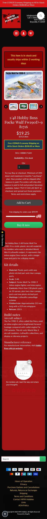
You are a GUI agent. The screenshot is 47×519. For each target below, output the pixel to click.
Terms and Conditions (23, 496)
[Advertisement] (23, 421)
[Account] (23, 33)
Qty (23, 163)
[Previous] (6, 106)
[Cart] (31, 33)
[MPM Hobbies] (11, 18)
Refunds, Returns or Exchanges (23, 490)
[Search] (43, 458)
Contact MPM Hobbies (23, 499)
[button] (5, 514)
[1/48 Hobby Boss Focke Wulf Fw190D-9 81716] (13, 106)
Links (23, 502)
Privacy (23, 484)
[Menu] (16, 33)
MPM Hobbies (22, 512)
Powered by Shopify (23, 514)
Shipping (23, 493)
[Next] (41, 106)
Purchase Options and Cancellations (23, 487)
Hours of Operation (23, 481)
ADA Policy (24, 505)
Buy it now (23, 225)
